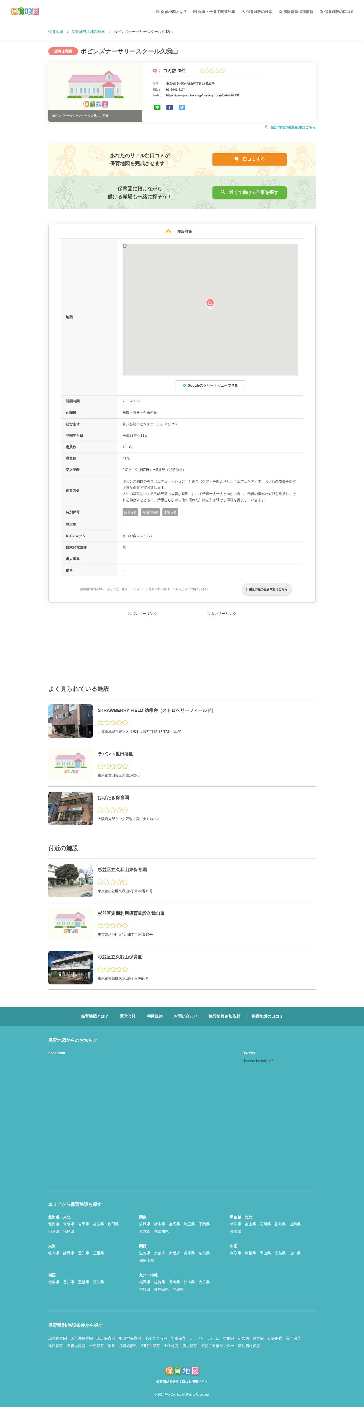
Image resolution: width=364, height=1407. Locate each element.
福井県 (280, 1224)
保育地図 (55, 31)
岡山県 (265, 1253)
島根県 (250, 1253)
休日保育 (55, 1346)
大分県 (204, 1282)
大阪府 (174, 1253)
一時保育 (96, 1346)
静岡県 (68, 1253)
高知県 (98, 1282)
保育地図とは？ (174, 11)
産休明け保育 (249, 1346)
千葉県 (204, 1224)
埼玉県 (189, 1224)
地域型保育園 (130, 1338)
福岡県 (144, 1282)
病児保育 (189, 1346)
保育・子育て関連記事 (216, 11)
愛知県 (83, 1253)
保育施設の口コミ (339, 11)
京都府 (159, 1253)
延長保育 (274, 1338)
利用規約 (155, 1016)
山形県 (53, 1231)
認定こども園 (156, 1338)
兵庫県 (189, 1253)
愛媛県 (83, 1282)
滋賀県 (144, 1253)
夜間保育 (293, 1338)
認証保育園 (106, 1338)
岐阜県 (53, 1253)
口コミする (253, 159)
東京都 (144, 1231)
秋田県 (113, 1224)
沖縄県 (178, 1289)
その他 (243, 1338)
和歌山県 (146, 1260)
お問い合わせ (186, 1016)
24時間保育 (150, 1346)
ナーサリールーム (204, 1338)
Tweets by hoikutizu (259, 1061)
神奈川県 (161, 1231)
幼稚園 (228, 1338)
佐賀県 (159, 1282)
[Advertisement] (142, 648)
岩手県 (83, 1224)
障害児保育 (76, 1346)
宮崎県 (144, 1289)
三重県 (98, 1253)
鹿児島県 (161, 1289)
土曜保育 (171, 1346)
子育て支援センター (217, 1346)
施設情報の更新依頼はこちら (293, 127)
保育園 (258, 1338)
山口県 (295, 1253)
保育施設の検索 (259, 11)
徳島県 (53, 1282)
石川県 (265, 1224)
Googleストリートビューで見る (212, 385)
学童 (111, 1346)
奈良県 (204, 1253)
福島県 (68, 1231)
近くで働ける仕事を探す (253, 192)
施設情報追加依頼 (298, 11)
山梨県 (295, 1224)
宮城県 (98, 1224)
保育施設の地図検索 (88, 31)
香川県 (68, 1282)
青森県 (68, 1224)
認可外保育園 (82, 1338)
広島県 (280, 1253)
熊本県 (189, 1282)
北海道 (53, 1224)
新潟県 (235, 1224)
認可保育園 (57, 1338)
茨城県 (144, 1224)
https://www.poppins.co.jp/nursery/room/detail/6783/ (202, 95)
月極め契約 (128, 1346)
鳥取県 (235, 1253)
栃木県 (159, 1224)
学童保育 (178, 1338)
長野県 (235, 1231)
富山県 (250, 1224)
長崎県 (174, 1282)
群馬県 (174, 1224)
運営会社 (128, 1016)
